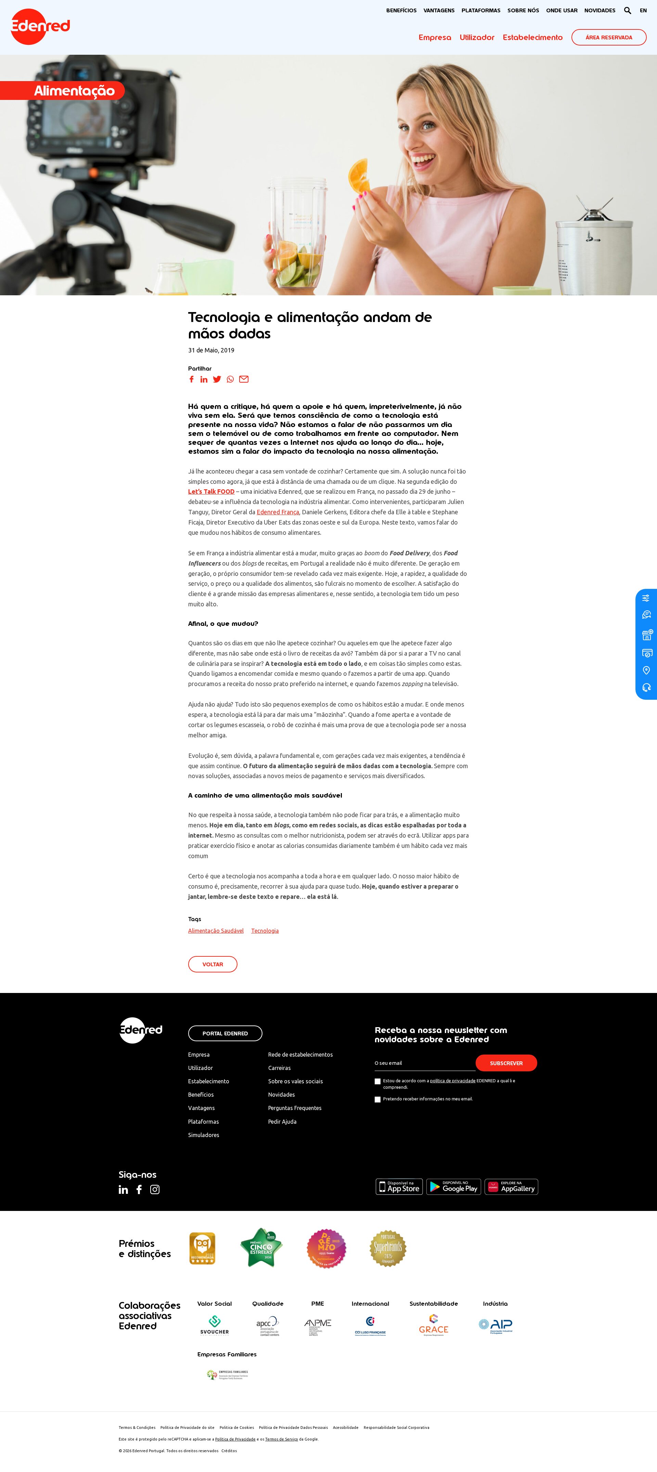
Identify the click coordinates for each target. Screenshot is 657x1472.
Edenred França (278, 511)
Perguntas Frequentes (295, 1108)
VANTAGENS (439, 10)
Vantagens (201, 1108)
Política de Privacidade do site (187, 1427)
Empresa (435, 37)
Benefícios (201, 1095)
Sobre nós (523, 10)
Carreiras (279, 1068)
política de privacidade (453, 1080)
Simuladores (203, 1135)
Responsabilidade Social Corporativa (396, 1427)
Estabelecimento (533, 37)
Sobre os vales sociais (295, 1081)
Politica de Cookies (237, 1427)
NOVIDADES (600, 10)
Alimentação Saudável (216, 931)
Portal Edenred (225, 1033)
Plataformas (481, 10)
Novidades (281, 1095)
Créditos (229, 1451)
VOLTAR (213, 964)
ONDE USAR (562, 10)
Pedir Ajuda (282, 1122)
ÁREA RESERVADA (609, 37)
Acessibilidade (346, 1427)
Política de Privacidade (235, 1439)
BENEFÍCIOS (401, 10)
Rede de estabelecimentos (300, 1054)
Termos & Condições (137, 1427)
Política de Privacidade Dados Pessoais (293, 1427)
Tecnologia (265, 931)
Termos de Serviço (281, 1439)
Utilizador (477, 37)
